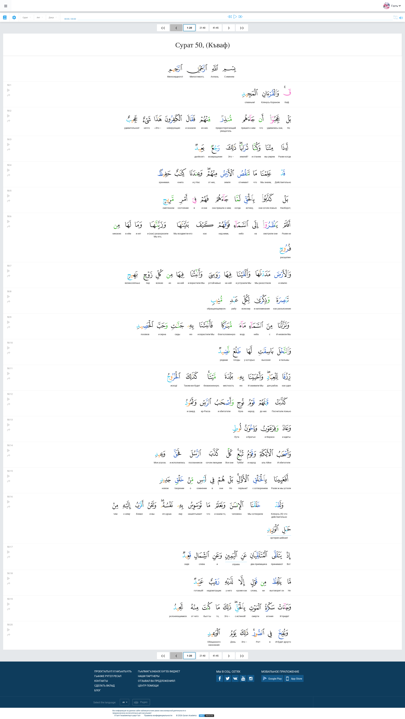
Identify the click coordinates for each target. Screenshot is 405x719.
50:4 (9, 164)
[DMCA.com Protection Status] (206, 715)
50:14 (10, 445)
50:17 (10, 546)
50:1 (9, 84)
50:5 (9, 190)
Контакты (101, 680)
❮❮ (163, 27)
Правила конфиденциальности (158, 715)
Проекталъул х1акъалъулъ (113, 671)
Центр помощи (148, 685)
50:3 (9, 139)
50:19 (10, 598)
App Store (296, 678)
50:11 (10, 368)
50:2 (9, 110)
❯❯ (242, 27)
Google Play (275, 678)
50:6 (9, 216)
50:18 (10, 573)
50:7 (9, 265)
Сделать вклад (104, 685)
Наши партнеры (148, 676)
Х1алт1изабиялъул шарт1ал (127, 715)
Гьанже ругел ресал (107, 676)
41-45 (215, 27)
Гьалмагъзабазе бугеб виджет (159, 671)
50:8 (9, 291)
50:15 (10, 470)
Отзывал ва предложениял (156, 680)
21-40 (202, 27)
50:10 (10, 342)
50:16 (10, 496)
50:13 (10, 419)
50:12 (10, 393)
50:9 (9, 316)
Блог (97, 690)
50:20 (10, 624)
